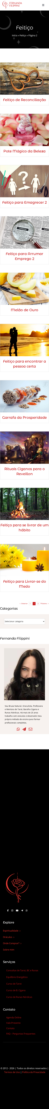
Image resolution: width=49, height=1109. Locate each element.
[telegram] (22, 910)
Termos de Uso (12, 1072)
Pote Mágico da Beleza (24, 151)
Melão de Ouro (24, 310)
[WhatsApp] (18, 729)
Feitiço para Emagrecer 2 (24, 202)
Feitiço (23, 35)
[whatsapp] (27, 910)
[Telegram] (24, 729)
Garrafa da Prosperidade (24, 417)
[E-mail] (30, 729)
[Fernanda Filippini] (17, 872)
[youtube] (17, 910)
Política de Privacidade (33, 1072)
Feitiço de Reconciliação (24, 100)
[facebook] (8, 910)
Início (14, 35)
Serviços (9, 962)
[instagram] (12, 910)
